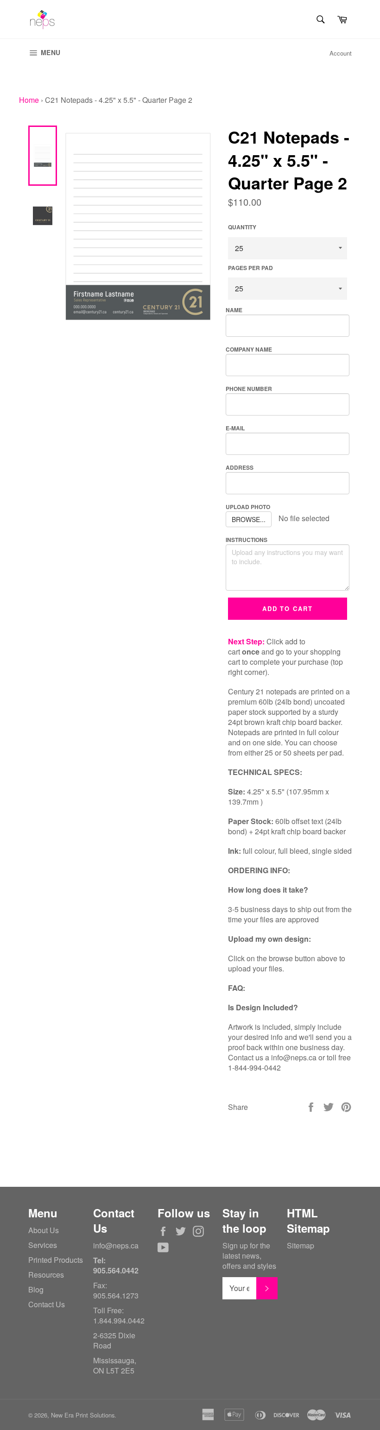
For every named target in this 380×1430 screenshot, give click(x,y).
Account (340, 53)
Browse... (249, 519)
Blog (36, 1289)
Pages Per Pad (250, 268)
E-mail (235, 428)
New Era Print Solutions (82, 1415)
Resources (46, 1274)
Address (239, 467)
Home (29, 99)
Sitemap (300, 1245)
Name (234, 310)
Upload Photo (248, 507)
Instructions (246, 539)
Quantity (242, 227)
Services (42, 1245)
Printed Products (55, 1259)
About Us (43, 1230)
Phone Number (249, 388)
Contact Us (46, 1304)
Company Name (249, 349)
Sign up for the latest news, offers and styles (249, 1256)
